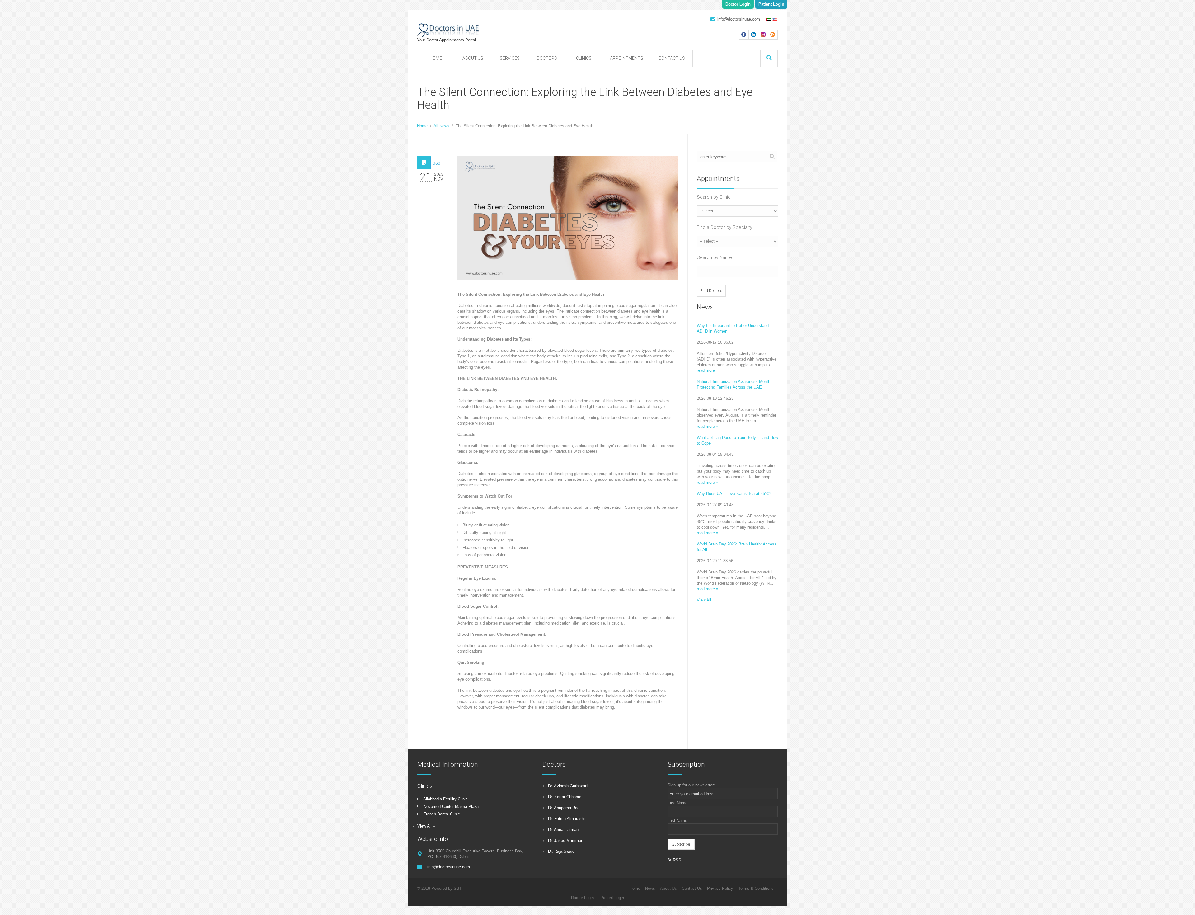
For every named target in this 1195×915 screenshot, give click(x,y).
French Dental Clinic (442, 814)
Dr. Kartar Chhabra (564, 797)
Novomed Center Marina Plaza (451, 806)
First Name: (678, 802)
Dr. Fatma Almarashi (566, 818)
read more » (707, 370)
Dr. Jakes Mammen (565, 840)
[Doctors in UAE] (470, 30)
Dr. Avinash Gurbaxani (568, 786)
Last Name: (678, 820)
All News (441, 126)
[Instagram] (763, 34)
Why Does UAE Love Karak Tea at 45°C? (734, 493)
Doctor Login (738, 4)
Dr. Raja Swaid (561, 851)
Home (422, 126)
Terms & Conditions (756, 888)
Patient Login (771, 4)
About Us (668, 888)
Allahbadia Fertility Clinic (445, 799)
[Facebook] (743, 34)
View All (704, 600)
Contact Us (692, 888)
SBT (458, 888)
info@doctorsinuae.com (738, 19)
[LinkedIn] (753, 34)
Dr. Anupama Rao (563, 807)
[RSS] (772, 34)
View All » (426, 826)
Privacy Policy (720, 888)
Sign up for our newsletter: (691, 785)
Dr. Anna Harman (563, 829)
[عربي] (768, 19)
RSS (676, 860)
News (650, 888)
